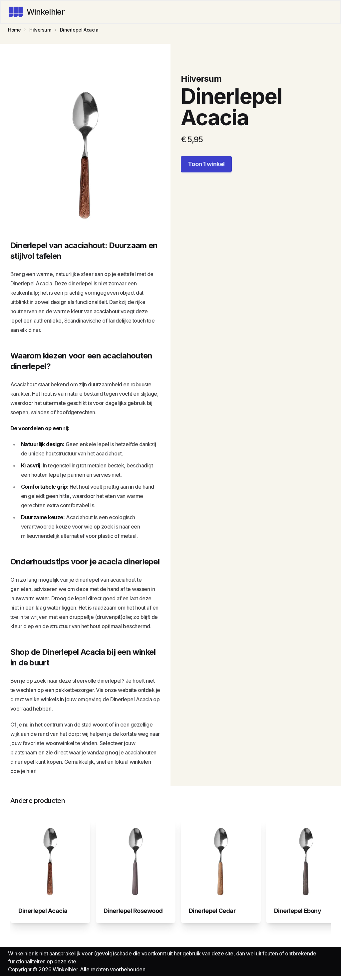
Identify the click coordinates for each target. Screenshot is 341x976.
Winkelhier (46, 12)
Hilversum (40, 30)
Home (14, 30)
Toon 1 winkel (206, 163)
